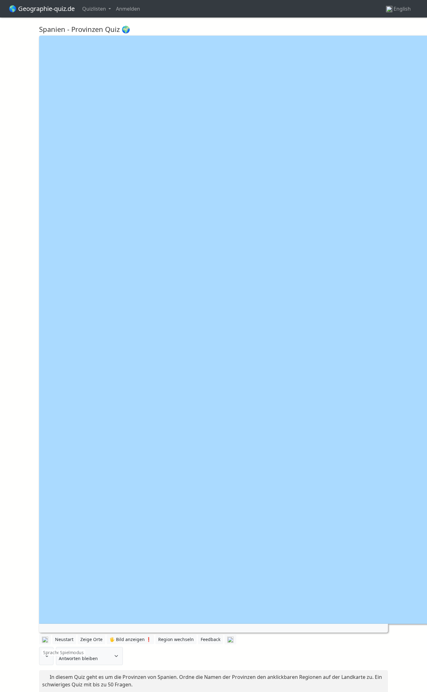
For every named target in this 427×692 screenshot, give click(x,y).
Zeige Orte (91, 639)
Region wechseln (176, 639)
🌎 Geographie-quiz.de (42, 8)
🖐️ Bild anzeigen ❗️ (130, 639)
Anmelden (128, 8)
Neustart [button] (64, 639)
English (402, 8)
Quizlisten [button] (94, 8)
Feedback (210, 639)
